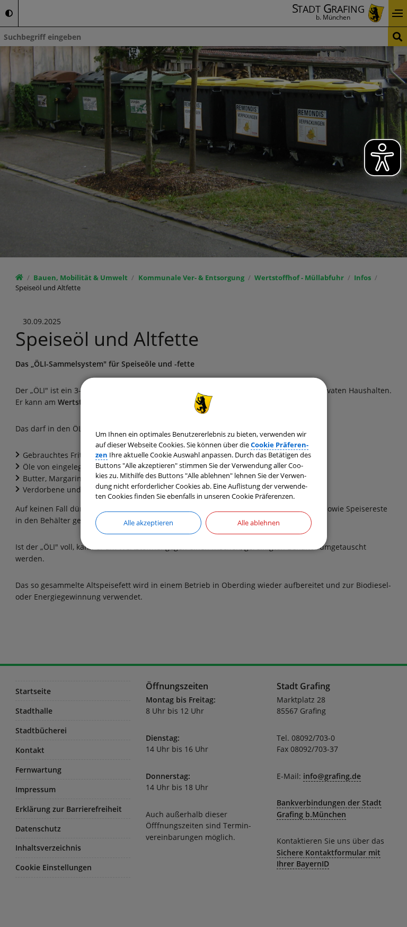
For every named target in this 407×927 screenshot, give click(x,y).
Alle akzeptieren (148, 522)
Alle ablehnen (258, 522)
